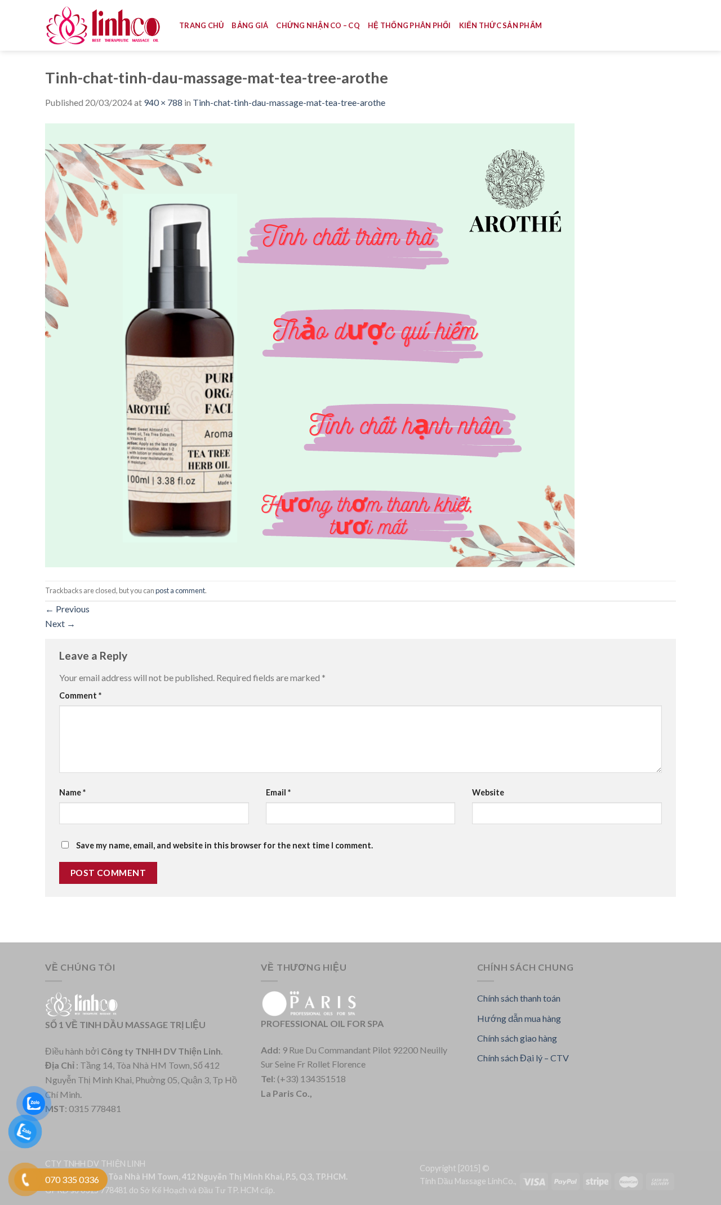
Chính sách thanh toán (518, 998)
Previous (67, 608)
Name (72, 792)
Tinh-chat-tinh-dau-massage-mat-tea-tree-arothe (289, 102)
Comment (80, 695)
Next (60, 623)
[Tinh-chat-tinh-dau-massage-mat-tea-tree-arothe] (310, 344)
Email (278, 792)
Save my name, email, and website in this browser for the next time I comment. (224, 845)
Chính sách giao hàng (517, 1038)
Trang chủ (201, 25)
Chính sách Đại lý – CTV (523, 1057)
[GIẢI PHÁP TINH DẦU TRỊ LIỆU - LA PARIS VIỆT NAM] (103, 26)
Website (488, 792)
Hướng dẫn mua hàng (519, 1018)
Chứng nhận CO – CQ (318, 25)
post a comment (180, 590)
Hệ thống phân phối (409, 25)
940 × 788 (163, 102)
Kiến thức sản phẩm (500, 25)
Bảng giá (250, 25)
